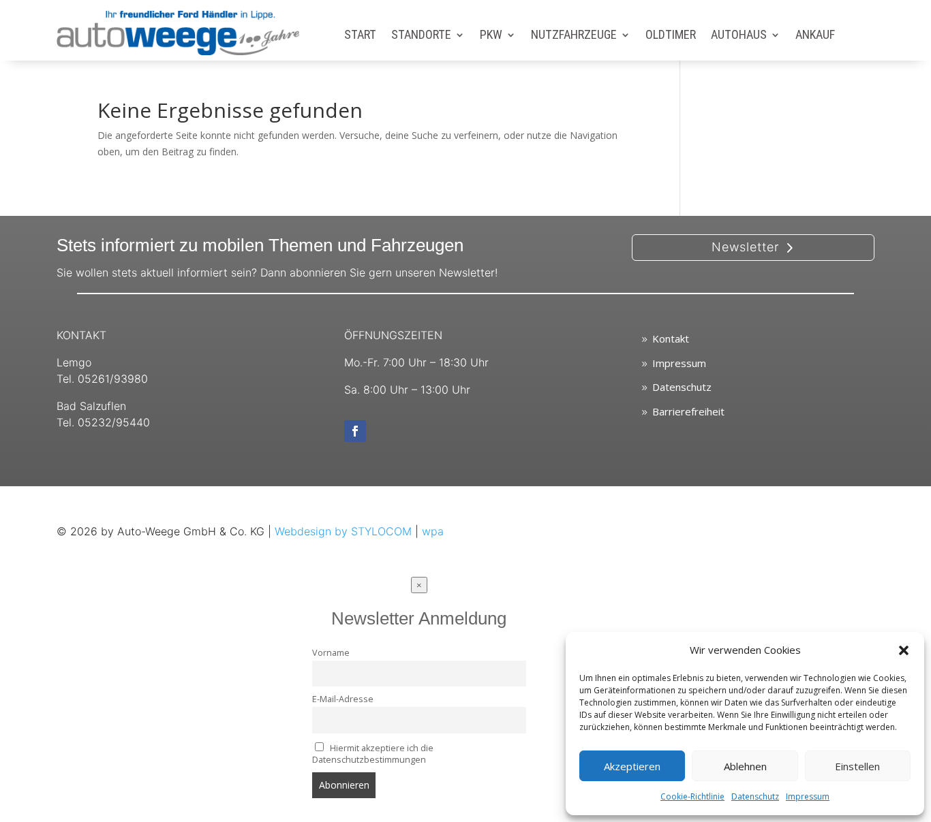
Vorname (331, 653)
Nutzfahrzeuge (574, 36)
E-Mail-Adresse (342, 699)
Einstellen (857, 766)
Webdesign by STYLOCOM (343, 531)
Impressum (807, 796)
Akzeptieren (632, 766)
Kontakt (670, 338)
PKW (491, 36)
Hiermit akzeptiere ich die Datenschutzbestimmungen (373, 753)
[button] (904, 650)
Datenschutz (755, 796)
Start (360, 36)
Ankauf (815, 36)
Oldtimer (670, 36)
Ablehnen (745, 766)
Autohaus (739, 36)
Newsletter (745, 247)
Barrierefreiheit (688, 411)
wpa (433, 531)
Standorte (421, 36)
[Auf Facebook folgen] (355, 431)
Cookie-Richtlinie (692, 796)
